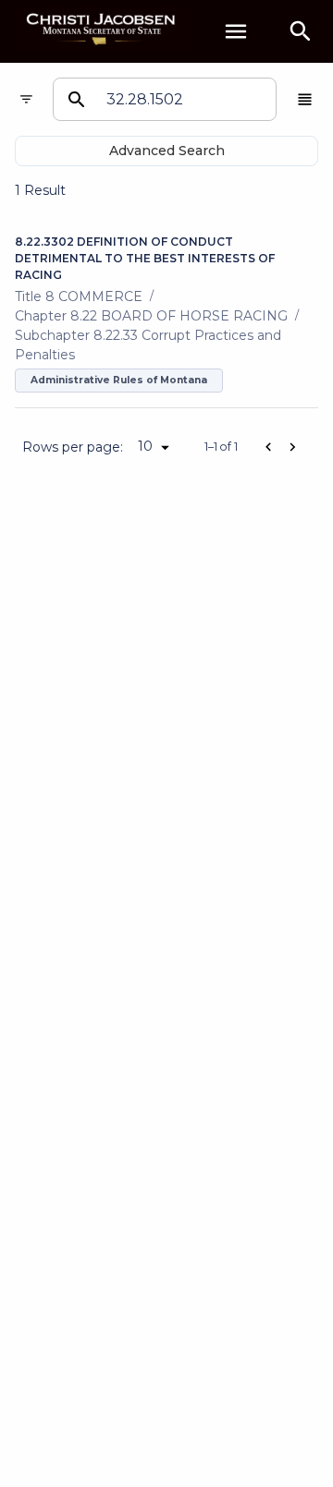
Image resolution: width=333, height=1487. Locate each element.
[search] (300, 31)
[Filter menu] (26, 99)
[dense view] (304, 99)
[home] (102, 30)
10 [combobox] (145, 446)
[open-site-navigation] (235, 31)
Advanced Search (167, 150)
